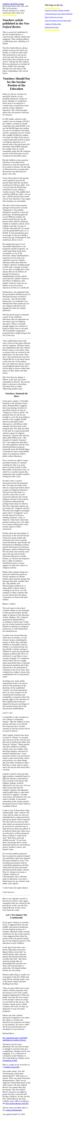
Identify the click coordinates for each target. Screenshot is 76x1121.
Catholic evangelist (11, 1067)
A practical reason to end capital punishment (58, 14)
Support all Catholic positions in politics (57, 10)
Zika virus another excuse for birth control (58, 20)
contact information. (14, 1110)
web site (17, 1103)
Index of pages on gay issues (54, 17)
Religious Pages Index (52, 27)
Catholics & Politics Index (13, 4)
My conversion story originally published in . (15, 1039)
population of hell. (10, 1060)
